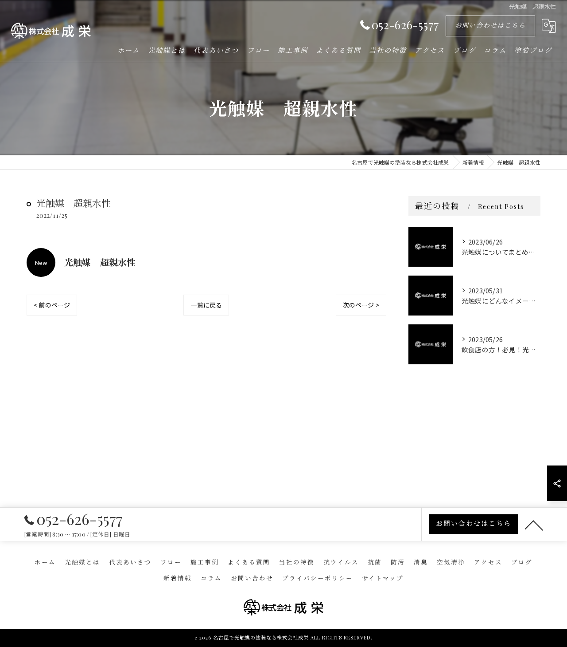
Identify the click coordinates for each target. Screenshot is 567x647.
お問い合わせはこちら (490, 25)
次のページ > (361, 304)
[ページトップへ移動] (534, 524)
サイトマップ (383, 578)
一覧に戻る (206, 304)
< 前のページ (52, 304)
